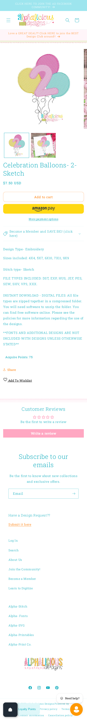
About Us (15, 560)
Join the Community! (24, 569)
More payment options (43, 219)
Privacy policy (48, 709)
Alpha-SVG (16, 625)
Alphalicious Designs (41, 703)
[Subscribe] (73, 494)
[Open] (10, 709)
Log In (13, 540)
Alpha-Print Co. (19, 644)
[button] (8, 20)
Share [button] (11, 370)
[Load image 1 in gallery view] (16, 145)
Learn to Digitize (20, 588)
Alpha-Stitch (17, 606)
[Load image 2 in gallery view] (43, 145)
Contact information (31, 715)
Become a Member (22, 579)
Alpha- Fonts (18, 616)
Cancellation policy (60, 715)
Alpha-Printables (21, 635)
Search (13, 550)
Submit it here (19, 524)
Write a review (43, 433)
